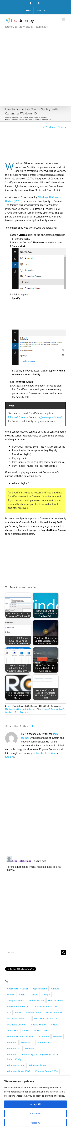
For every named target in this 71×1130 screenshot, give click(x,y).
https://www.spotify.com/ (48, 417)
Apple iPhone (40, 988)
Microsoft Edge (33, 1012)
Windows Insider (16, 1065)
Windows (12, 1042)
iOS (9, 1012)
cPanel (10, 994)
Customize (35, 1113)
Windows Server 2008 (46, 1071)
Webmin (57, 1036)
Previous (50, 127)
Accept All (35, 1104)
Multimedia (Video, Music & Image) (20, 709)
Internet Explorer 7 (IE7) (46, 1006)
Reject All (35, 1122)
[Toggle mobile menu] (64, 19)
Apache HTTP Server (17, 988)
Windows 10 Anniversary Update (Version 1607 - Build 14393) (32, 1057)
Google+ (9, 757)
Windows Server (37, 1065)
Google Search (36, 1000)
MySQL (54, 1024)
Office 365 (12, 1030)
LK (9, 706)
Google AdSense (15, 1000)
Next (60, 127)
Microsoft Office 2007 (18, 1018)
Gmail (35, 994)
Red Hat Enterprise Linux (20, 1036)
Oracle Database (30, 1030)
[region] (35, 1103)
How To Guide (55, 1000)
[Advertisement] (35, 69)
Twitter (51, 753)
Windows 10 (10, 712)
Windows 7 (27, 1042)
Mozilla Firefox (38, 1024)
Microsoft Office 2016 (45, 1018)
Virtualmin (43, 1036)
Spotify (61, 709)
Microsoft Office (54, 1012)
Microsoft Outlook (16, 1024)
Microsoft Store (16, 417)
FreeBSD (22, 994)
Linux (18, 1012)
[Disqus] (35, 805)
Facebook (41, 753)
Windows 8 (43, 1042)
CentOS (55, 988)
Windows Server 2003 (18, 1071)
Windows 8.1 (14, 1048)
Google (46, 994)
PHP (46, 1030)
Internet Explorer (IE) (18, 1006)
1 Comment (23, 712)
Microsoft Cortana (50, 709)
